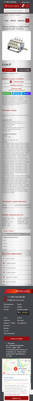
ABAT (4, 240)
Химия (19, 304)
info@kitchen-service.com (16, 85)
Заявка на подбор (17, 338)
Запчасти (7, 307)
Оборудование (8, 304)
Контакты (7, 325)
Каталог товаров (15, 15)
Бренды (6, 328)
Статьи (6, 331)
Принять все (16, 398)
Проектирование (9, 333)
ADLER (5, 243)
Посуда (6, 309)
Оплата (13, 20)
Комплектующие (22, 309)
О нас (6, 20)
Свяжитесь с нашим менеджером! (16, 89)
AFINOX (5, 246)
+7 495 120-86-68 (10, 2)
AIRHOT (5, 249)
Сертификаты (22, 323)
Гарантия (21, 20)
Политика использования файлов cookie (15, 393)
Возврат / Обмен (9, 323)
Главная (6, 15)
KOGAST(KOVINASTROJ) (10, 237)
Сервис (19, 307)
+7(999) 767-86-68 (18, 81)
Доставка (20, 320)
